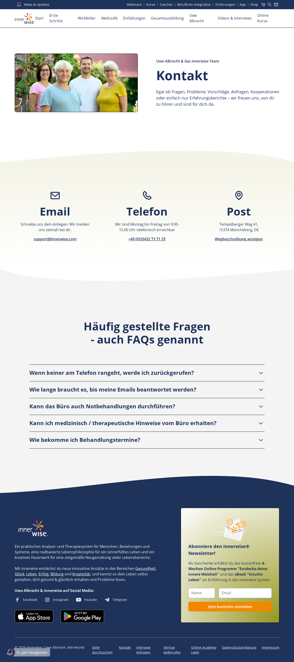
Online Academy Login (203, 649)
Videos (235, 18)
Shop (254, 4)
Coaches (166, 4)
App (243, 4)
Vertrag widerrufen (172, 649)
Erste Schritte (56, 18)
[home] (25, 18)
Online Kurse (263, 18)
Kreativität (81, 574)
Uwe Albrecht (196, 18)
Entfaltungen (134, 18)
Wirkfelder (87, 18)
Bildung (57, 574)
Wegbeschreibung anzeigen (239, 239)
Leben (31, 574)
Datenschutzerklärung (239, 647)
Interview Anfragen (143, 649)
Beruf (194, 4)
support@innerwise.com (55, 239)
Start (39, 18)
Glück (19, 574)
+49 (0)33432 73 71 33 (146, 239)
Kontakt (125, 647)
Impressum (270, 647)
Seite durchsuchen (102, 649)
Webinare (134, 4)
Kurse (150, 4)
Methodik (109, 18)
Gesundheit (145, 568)
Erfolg (44, 574)
